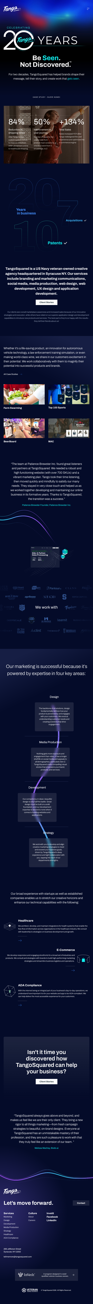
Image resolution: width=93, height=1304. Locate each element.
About (31, 1217)
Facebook (52, 1216)
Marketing (8, 1217)
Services (9, 1213)
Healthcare (8, 1234)
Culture (32, 1213)
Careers (31, 1220)
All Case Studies (11, 374)
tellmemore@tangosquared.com (18, 1257)
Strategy (7, 1231)
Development (9, 1224)
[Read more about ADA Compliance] (20, 1005)
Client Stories (46, 302)
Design (7, 1220)
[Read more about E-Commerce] (73, 970)
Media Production (11, 1227)
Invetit (50, 1213)
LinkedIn (51, 1220)
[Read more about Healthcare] (20, 940)
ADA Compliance (11, 1238)
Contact (81, 1203)
